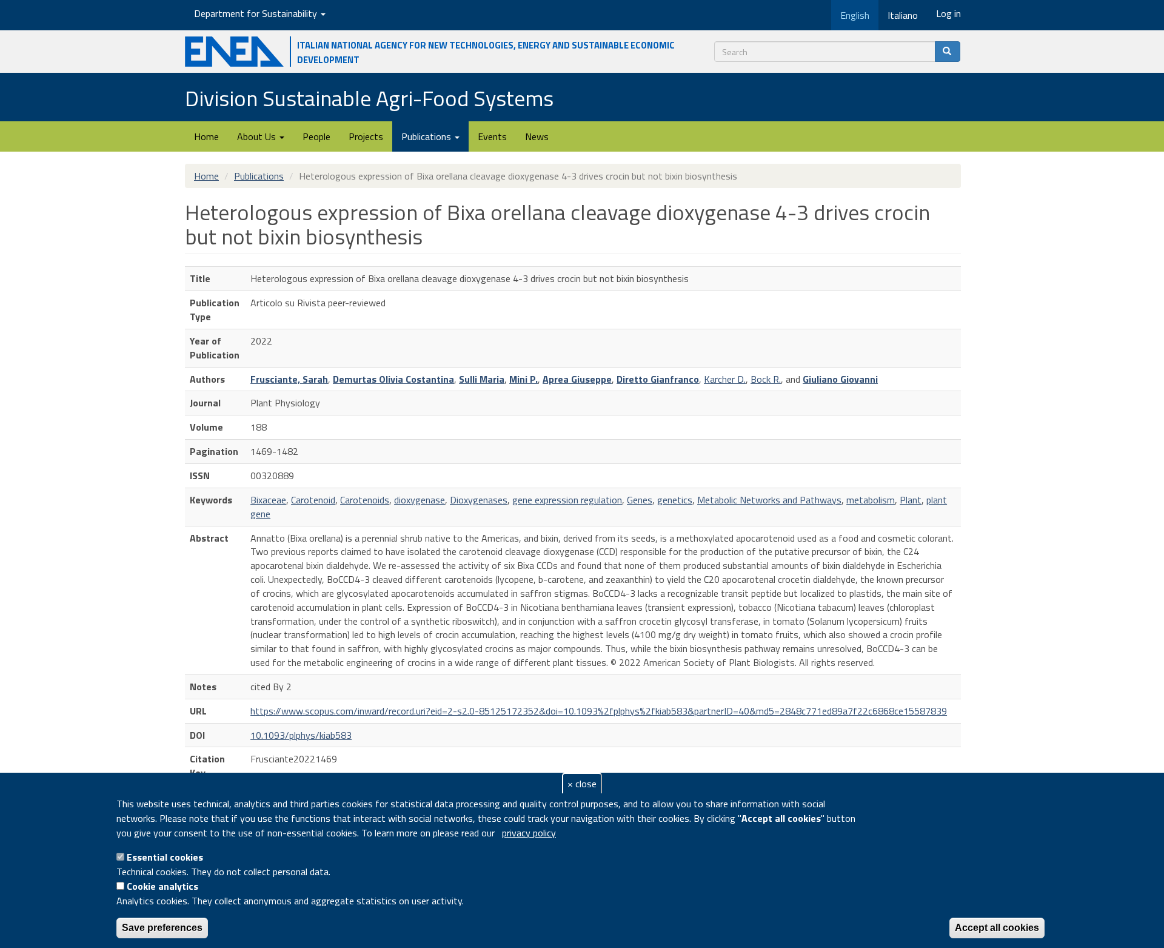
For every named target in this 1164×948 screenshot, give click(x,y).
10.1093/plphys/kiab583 (301, 735)
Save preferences (162, 928)
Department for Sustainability (256, 13)
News (537, 136)
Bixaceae (268, 499)
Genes (639, 499)
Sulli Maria (481, 379)
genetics (674, 499)
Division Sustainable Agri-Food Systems (369, 98)
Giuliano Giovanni (840, 379)
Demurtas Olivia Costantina (393, 379)
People (316, 136)
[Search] (947, 51)
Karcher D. (725, 379)
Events (492, 136)
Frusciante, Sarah (289, 379)
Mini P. (523, 379)
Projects (366, 136)
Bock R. (766, 379)
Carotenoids (364, 499)
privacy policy (529, 832)
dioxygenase (419, 499)
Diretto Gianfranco (658, 379)
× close (582, 783)
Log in (948, 13)
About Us (257, 136)
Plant (910, 499)
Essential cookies (165, 857)
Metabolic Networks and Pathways (769, 499)
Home (206, 136)
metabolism (870, 499)
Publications (427, 136)
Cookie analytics (162, 886)
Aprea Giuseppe (577, 379)
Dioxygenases (478, 499)
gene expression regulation (567, 499)
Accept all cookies (997, 928)
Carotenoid (313, 499)
